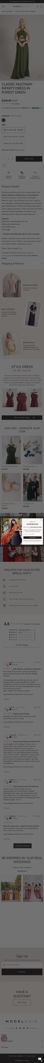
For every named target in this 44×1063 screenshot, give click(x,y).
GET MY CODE (32, 537)
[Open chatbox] (39, 1059)
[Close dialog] (41, 520)
